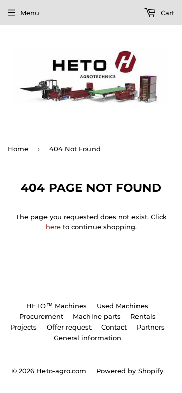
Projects (23, 327)
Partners (150, 327)
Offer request (69, 327)
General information (87, 338)
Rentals (143, 316)
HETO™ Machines (56, 306)
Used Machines (122, 306)
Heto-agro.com (61, 371)
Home (18, 149)
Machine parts (97, 316)
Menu (29, 13)
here (53, 227)
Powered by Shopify (129, 371)
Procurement (41, 316)
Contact (114, 327)
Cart (166, 13)
